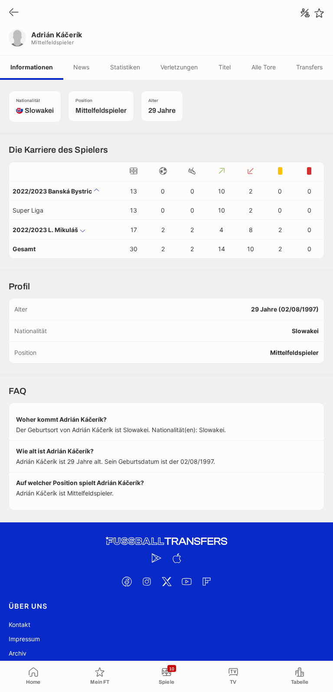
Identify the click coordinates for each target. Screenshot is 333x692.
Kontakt (19, 624)
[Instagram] (146, 581)
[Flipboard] (206, 581)
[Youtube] (186, 581)
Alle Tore (263, 67)
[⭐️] (319, 13)
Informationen (31, 67)
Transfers (309, 67)
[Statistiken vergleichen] (305, 13)
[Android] (156, 557)
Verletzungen (179, 67)
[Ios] (176, 557)
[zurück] (14, 13)
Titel (225, 67)
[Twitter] (166, 581)
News (81, 67)
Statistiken (125, 67)
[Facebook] (126, 581)
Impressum (24, 639)
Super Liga (28, 210)
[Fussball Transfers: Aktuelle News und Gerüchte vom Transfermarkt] (166, 541)
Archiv (17, 653)
